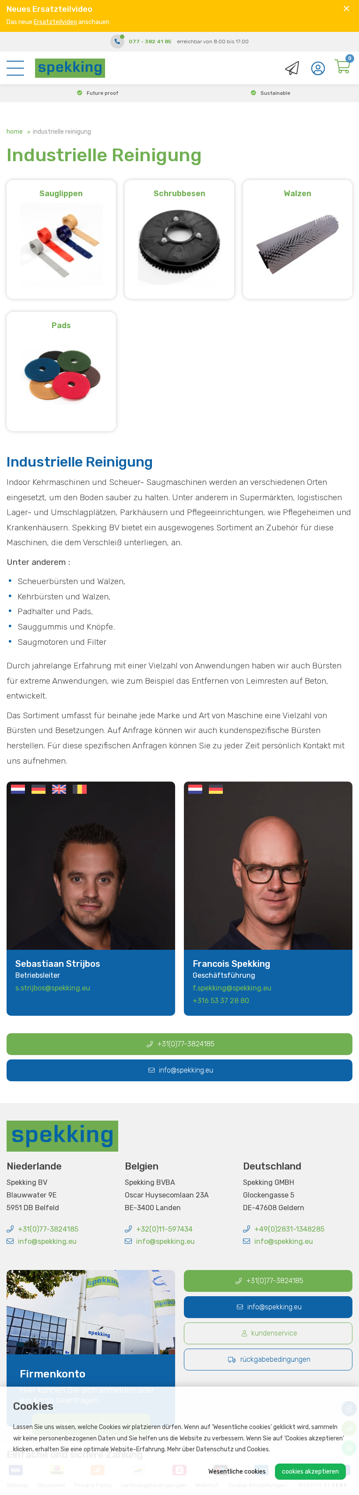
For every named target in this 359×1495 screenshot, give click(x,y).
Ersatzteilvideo (55, 22)
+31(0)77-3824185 (186, 1044)
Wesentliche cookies (237, 1471)
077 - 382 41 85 (150, 41)
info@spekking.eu (186, 1070)
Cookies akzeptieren (310, 1471)
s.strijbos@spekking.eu (52, 988)
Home (15, 131)
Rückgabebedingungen (275, 1359)
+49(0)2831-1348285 (289, 1229)
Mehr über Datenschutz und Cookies (218, 1449)
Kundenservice (274, 1333)
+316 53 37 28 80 (221, 1001)
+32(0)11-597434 (164, 1229)
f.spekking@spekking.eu (232, 988)
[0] (342, 69)
